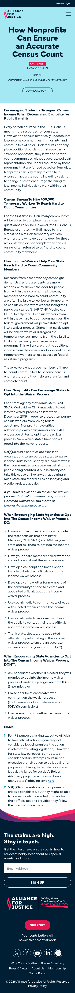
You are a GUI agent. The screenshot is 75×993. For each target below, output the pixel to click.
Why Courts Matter (24, 963)
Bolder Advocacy (52, 963)
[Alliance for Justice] (13, 15)
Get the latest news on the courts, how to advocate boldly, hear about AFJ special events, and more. (34, 853)
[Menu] (68, 14)
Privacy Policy (37, 986)
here (51, 780)
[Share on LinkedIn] (48, 953)
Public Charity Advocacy (52, 79)
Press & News (18, 968)
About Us (38, 968)
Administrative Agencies (22, 79)
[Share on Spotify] (58, 953)
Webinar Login (63, 3)
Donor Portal (37, 973)
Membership (57, 968)
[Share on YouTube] (37, 953)
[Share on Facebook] (27, 953)
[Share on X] (17, 953)
